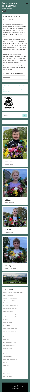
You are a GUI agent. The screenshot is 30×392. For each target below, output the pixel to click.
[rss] (5, 11)
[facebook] (3, 11)
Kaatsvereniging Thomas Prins (10, 4)
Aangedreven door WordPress (12, 386)
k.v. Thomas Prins (17, 19)
